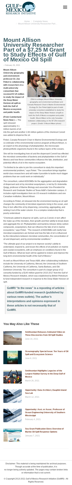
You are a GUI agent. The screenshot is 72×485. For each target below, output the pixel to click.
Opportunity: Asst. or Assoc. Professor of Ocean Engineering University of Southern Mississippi (45, 412)
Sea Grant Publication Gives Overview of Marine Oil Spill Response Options (44, 430)
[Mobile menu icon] (65, 7)
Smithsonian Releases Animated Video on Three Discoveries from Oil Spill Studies (45, 333)
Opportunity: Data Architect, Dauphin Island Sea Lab (45, 391)
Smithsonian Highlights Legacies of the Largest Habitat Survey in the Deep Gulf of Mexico (45, 374)
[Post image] (12, 338)
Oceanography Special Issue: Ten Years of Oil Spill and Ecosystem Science (46, 353)
